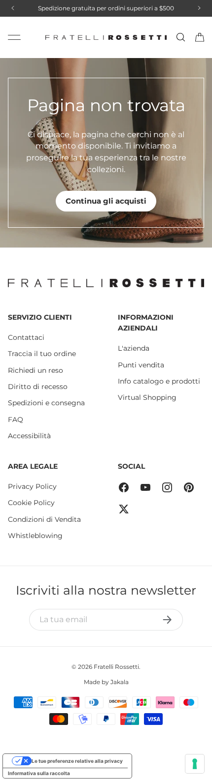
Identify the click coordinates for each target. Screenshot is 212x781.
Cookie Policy (31, 502)
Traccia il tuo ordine (42, 353)
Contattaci (26, 337)
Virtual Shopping (147, 397)
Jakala (119, 682)
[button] (199, 37)
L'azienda (133, 348)
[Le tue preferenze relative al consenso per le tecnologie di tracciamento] (194, 763)
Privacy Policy (32, 486)
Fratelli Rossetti (116, 666)
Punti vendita (141, 364)
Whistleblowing (35, 535)
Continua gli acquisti (106, 201)
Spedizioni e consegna (46, 402)
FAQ (15, 419)
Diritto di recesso (38, 386)
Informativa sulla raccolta (39, 773)
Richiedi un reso (35, 370)
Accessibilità (29, 435)
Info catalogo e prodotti (159, 381)
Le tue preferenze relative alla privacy (77, 761)
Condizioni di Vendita (44, 519)
